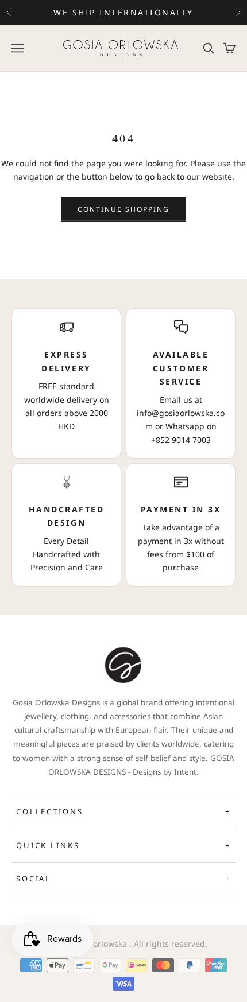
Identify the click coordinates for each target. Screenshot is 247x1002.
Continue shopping (124, 209)
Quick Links (123, 845)
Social (123, 878)
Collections (123, 811)
